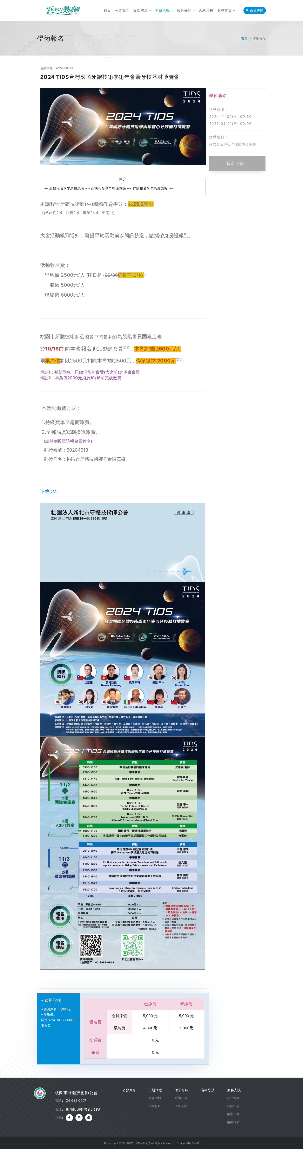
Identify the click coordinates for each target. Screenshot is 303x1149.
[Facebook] (69, 1117)
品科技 (195, 1143)
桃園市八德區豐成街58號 (83, 1109)
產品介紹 (181, 1098)
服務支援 (224, 10)
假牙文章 (181, 1106)
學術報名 (154, 1106)
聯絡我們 (233, 1122)
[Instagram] (79, 1117)
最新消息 (140, 10)
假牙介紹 (184, 10)
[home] (88, 1117)
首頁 (107, 10)
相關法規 (233, 1106)
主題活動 (162, 10)
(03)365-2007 (76, 1101)
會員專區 (256, 10)
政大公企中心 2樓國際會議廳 (232, 144)
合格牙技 (206, 10)
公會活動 (154, 1098)
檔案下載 (233, 1114)
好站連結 (233, 1098)
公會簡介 (122, 10)
